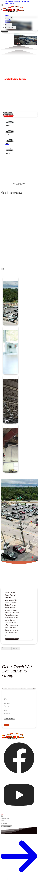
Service (7, 24)
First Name (5, 698)
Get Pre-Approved (8, 116)
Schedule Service (8, 114)
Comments (5, 712)
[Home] (12, 11)
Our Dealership (9, 27)
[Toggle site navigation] (2, 5)
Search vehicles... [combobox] (9, 718)
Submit (6, 725)
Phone (4, 705)
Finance (7, 22)
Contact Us (5, 31)
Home (7, 15)
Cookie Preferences (6, 826)
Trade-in (8, 20)
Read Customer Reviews (12, 639)
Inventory (7, 18)
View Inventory (7, 112)
